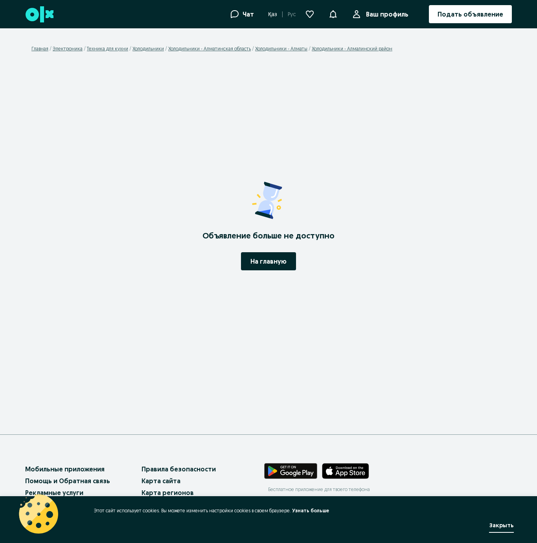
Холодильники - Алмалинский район (352, 49)
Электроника (68, 49)
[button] (333, 13)
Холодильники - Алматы (281, 49)
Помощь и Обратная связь (67, 481)
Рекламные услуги (54, 493)
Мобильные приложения (65, 469)
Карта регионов (168, 493)
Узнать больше (310, 510)
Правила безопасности (179, 469)
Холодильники (148, 49)
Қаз (272, 14)
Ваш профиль (387, 14)
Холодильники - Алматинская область (209, 49)
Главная (39, 49)
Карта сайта (161, 481)
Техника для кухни (107, 49)
